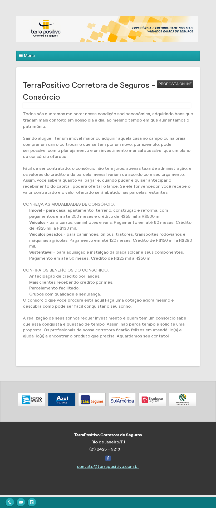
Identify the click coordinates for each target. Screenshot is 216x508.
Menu (29, 55)
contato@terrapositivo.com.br (108, 466)
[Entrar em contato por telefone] (10, 501)
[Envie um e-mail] (21, 501)
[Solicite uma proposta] (32, 501)
